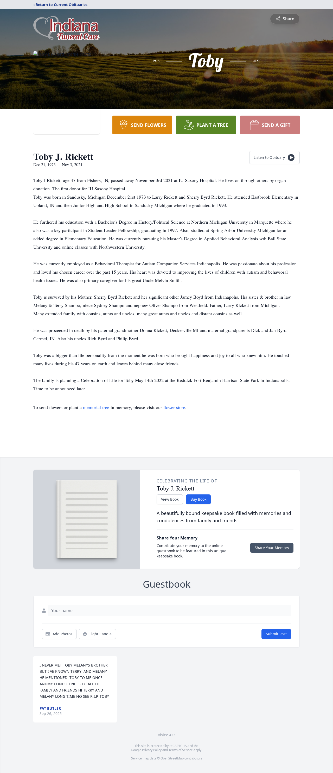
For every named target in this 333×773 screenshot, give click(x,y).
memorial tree (96, 407)
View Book (169, 499)
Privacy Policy (152, 750)
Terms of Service (181, 750)
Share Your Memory (272, 547)
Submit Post (276, 633)
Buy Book (198, 499)
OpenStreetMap (172, 758)
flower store (174, 407)
